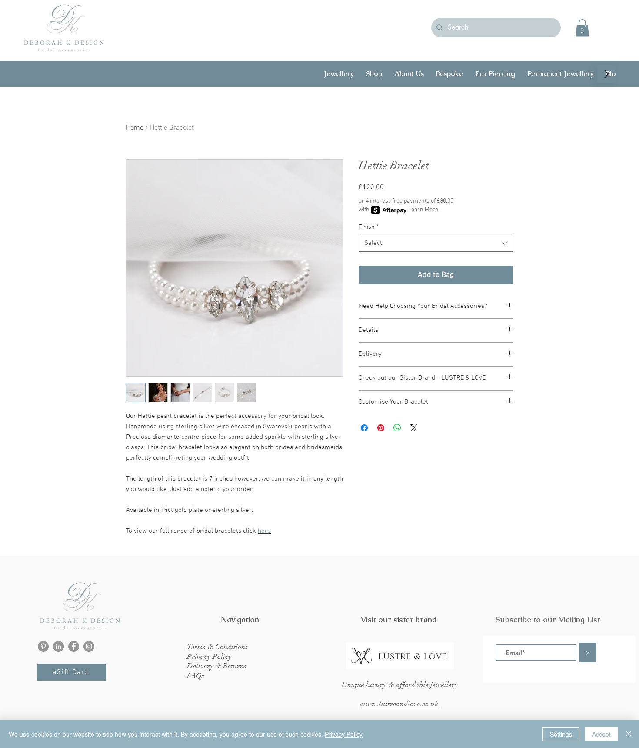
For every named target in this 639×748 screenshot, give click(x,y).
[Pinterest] (43, 646)
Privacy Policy (344, 734)
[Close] (628, 734)
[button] (582, 27)
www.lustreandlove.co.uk (400, 703)
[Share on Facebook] (364, 428)
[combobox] (436, 243)
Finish (369, 227)
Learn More (423, 210)
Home (134, 128)
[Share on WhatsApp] (397, 428)
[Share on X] (414, 428)
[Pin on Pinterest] (381, 428)
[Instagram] (88, 646)
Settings (561, 734)
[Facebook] (73, 646)
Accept (601, 734)
